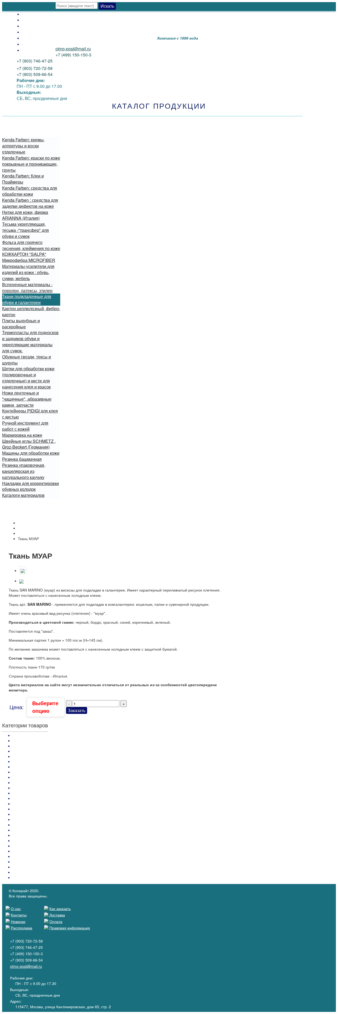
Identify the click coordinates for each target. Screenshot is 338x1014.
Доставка (31, 20)
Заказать (76, 710)
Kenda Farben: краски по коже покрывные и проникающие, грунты (31, 164)
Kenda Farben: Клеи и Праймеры (23, 179)
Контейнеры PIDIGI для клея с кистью (30, 414)
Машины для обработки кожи (30, 453)
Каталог (24, 528)
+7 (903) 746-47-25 (35, 61)
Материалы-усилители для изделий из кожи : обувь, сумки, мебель (28, 272)
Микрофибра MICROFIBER (28, 260)
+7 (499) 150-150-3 (73, 55)
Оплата (29, 14)
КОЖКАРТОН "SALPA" (24, 254)
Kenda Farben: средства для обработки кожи (29, 191)
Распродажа (34, 32)
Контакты (31, 44)
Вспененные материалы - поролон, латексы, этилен (27, 287)
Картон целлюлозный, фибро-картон (31, 311)
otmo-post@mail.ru (73, 49)
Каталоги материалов (23, 495)
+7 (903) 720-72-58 (35, 68)
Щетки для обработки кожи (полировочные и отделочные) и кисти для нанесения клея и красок (28, 378)
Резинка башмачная (22, 459)
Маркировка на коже (22, 435)
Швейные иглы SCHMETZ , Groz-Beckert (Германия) (29, 444)
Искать (107, 6)
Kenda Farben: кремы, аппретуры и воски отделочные (23, 146)
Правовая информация (69, 927)
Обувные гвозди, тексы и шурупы (26, 360)
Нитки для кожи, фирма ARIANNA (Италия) (25, 215)
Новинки (30, 38)
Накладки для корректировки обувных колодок (30, 486)
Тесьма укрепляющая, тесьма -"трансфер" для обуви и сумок (25, 230)
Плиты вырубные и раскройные (21, 324)
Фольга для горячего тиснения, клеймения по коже (31, 245)
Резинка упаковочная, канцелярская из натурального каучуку (23, 471)
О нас (27, 50)
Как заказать (34, 26)
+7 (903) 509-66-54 (35, 74)
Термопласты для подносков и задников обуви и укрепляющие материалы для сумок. (30, 341)
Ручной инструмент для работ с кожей (25, 426)
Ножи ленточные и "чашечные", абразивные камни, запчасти (26, 399)
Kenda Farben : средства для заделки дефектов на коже (30, 203)
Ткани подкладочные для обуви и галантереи (26, 299)
